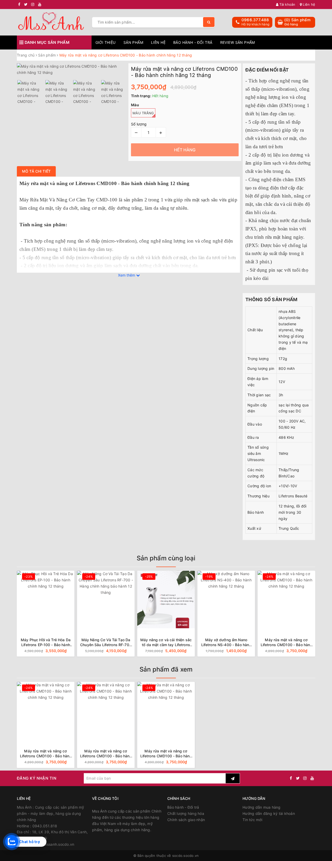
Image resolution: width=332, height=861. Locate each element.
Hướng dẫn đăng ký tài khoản (269, 813)
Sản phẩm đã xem (166, 669)
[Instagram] (305, 778)
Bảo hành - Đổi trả (192, 42)
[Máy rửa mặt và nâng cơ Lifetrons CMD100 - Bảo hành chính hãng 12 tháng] (226, 599)
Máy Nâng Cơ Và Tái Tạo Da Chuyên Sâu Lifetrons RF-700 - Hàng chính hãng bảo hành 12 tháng (45, 642)
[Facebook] (291, 778)
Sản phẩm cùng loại (166, 558)
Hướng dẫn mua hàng (262, 807)
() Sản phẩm (297, 21)
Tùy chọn (60, 651)
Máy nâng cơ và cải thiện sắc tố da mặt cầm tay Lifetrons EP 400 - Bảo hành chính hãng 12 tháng (106, 642)
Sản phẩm (133, 42)
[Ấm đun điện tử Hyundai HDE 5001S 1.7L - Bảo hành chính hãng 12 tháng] (286, 599)
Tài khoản (286, 4)
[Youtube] (312, 778)
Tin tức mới (252, 819)
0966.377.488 (255, 19)
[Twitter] (298, 778)
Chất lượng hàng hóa (185, 813)
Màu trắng (143, 113)
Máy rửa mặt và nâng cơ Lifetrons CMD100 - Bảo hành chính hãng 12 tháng (226, 642)
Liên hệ (308, 4)
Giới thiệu (105, 42)
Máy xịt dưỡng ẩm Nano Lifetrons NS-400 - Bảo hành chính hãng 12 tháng (166, 642)
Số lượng (139, 124)
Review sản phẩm (237, 42)
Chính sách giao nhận (186, 819)
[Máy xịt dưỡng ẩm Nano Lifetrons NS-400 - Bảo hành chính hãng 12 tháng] (166, 599)
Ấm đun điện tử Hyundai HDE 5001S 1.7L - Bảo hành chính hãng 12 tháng (286, 642)
